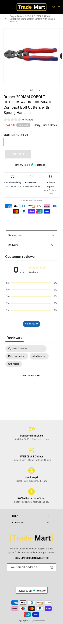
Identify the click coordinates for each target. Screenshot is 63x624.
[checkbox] (13, 364)
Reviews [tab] (14, 338)
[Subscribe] (51, 567)
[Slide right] (39, 90)
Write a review (31, 324)
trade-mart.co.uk (39, 621)
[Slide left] (24, 90)
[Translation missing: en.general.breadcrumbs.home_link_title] (5, 19)
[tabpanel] (31, 379)
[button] (4, 7)
